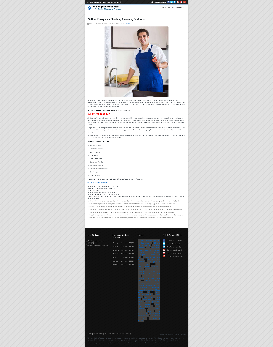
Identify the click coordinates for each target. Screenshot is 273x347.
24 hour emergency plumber (106, 201)
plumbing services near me (99, 212)
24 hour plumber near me (141, 201)
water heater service (166, 218)
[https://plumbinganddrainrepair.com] (104, 10)
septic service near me (98, 215)
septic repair (170, 212)
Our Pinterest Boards (174, 253)
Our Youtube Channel (174, 250)
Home (164, 7)
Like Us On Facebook (174, 241)
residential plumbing (135, 212)
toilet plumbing (178, 215)
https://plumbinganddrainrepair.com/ (98, 245)
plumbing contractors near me (140, 209)
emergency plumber (114, 204)
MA (158, 264)
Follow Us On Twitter (174, 244)
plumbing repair (158, 209)
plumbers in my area (133, 206)
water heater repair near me (126, 218)
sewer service (124, 215)
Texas (157, 304)
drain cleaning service (97, 204)
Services (171, 7)
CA (169, 201)
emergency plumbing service (156, 204)
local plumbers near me (115, 206)
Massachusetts (144, 266)
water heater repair (107, 218)
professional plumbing (118, 212)
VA (144, 311)
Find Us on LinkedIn (174, 247)
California (176, 201)
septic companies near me (154, 212)
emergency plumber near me (133, 204)
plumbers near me (149, 206)
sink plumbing (151, 215)
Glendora (172, 204)
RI (148, 292)
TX (140, 311)
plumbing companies (164, 206)
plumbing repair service (174, 209)
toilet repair (94, 218)
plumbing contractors (120, 209)
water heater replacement (147, 218)
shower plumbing (138, 215)
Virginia (150, 311)
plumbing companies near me (100, 209)
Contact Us (180, 7)
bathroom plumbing (158, 201)
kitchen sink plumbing (97, 206)
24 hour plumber (124, 201)
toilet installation (164, 215)
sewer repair (113, 215)
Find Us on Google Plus (175, 256)
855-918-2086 (161, 2)
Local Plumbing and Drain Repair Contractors (108, 334)
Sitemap (128, 334)
